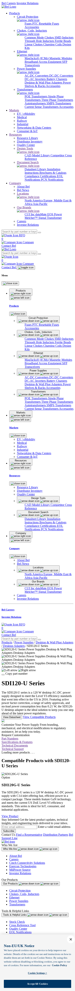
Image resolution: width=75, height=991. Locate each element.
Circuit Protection (20, 890)
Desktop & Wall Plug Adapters (44, 82)
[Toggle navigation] (26, 267)
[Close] (10, 283)
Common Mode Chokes (40, 37)
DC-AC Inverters (36, 79)
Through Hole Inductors (40, 41)
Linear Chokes (34, 44)
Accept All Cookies (37, 983)
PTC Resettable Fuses (45, 23)
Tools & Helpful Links (15, 914)
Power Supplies (23, 642)
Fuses (28, 23)
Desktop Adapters (14, 646)
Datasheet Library (36, 169)
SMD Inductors (64, 37)
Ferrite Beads (63, 41)
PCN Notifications (52, 179)
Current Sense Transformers (42, 106)
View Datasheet (12, 717)
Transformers (17, 904)
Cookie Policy (59, 965)
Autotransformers (36, 103)
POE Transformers (36, 96)
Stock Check (17, 921)
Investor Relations (27, 3)
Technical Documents (15, 745)
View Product (10, 816)
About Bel (15, 855)
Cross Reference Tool (22, 925)
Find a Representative (29, 834)
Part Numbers (10, 738)
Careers (13, 859)
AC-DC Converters (37, 75)
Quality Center (18, 928)
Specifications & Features (17, 742)
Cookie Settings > (37, 973)
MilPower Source (20, 869)
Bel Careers (9, 3)
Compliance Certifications (41, 176)
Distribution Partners (55, 834)
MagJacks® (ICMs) (37, 58)
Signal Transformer (50, 217)
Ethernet (14, 897)
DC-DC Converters (61, 75)
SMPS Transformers (59, 103)
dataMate (41, 214)
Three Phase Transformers (57, 100)
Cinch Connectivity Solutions (27, 862)
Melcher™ (31, 217)
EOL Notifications (20, 932)
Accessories (32, 27)
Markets (14, 110)
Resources (15, 134)
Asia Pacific (40, 204)
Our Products (11, 883)
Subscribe (8, 831)
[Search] (39, 232)
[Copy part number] (3, 674)
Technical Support (13, 749)
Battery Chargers (57, 79)
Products (14, 13)
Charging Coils (52, 44)
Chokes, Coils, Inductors (24, 894)
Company (15, 183)
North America (34, 200)
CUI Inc (30, 214)
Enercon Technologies (22, 866)
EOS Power (54, 214)
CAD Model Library (38, 155)
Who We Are (10, 848)
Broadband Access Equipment (43, 61)
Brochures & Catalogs (52, 172)
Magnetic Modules (60, 58)
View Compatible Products (39, 717)
